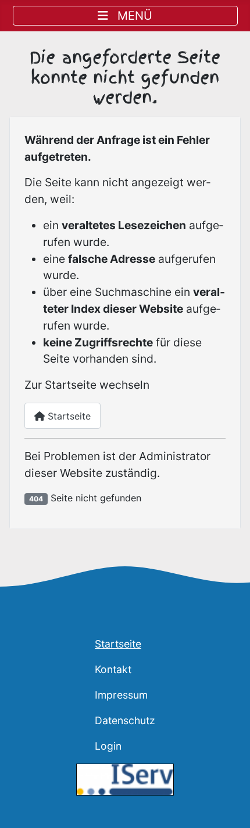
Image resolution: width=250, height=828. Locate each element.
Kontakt (113, 669)
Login (108, 746)
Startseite (68, 416)
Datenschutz (125, 720)
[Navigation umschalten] (125, 16)
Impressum (121, 695)
